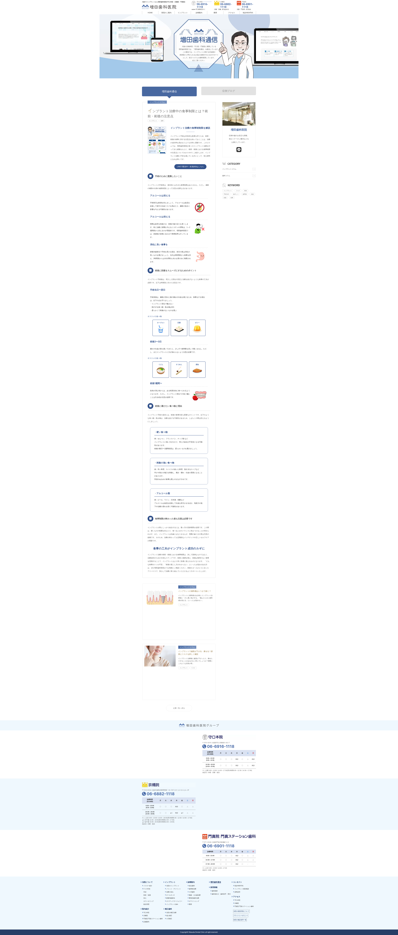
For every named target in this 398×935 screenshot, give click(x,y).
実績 (144, 892)
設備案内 (146, 922)
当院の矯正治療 (171, 912)
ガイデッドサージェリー (174, 901)
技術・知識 (147, 895)
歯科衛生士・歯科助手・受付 (221, 894)
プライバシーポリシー (240, 915)
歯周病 (245, 194)
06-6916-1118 (202, 5)
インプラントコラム (229, 169)
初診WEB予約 (248, 13)
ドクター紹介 (147, 886)
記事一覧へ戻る (179, 708)
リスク (193, 668)
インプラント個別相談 (241, 889)
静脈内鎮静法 (170, 898)
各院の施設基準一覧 (239, 920)
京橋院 (145, 915)
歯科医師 (215, 891)
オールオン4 (170, 895)
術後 (225, 197)
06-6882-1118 (225, 5)
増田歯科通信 (215, 882)
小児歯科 (192, 892)
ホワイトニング (194, 901)
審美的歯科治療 (194, 898)
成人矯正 (169, 915)
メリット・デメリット (173, 889)
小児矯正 (169, 918)
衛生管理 (146, 904)
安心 (144, 898)
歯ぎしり (236, 194)
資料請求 (237, 892)
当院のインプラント (172, 886)
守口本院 (146, 912)
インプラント (153, 121)
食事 (162, 121)
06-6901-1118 (247, 5)
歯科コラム (226, 176)
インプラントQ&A (172, 904)
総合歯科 (192, 886)
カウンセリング (148, 901)
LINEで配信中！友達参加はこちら (190, 167)
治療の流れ (170, 892)
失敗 (245, 190)
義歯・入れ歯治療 (195, 895)
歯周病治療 (192, 889)
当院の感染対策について (241, 911)
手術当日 (226, 194)
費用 (215, 13)
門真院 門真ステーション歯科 (153, 918)
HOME (150, 13)
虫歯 (252, 194)
